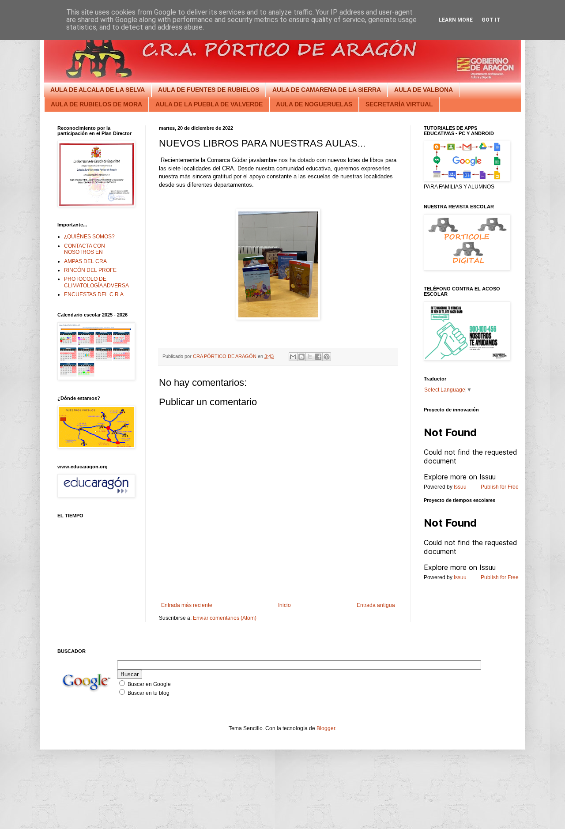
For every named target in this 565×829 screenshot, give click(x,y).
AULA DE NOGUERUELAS (314, 104)
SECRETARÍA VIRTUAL (399, 104)
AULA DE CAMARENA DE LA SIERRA (326, 89)
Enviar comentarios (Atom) (224, 618)
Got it (491, 20)
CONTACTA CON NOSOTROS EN (84, 249)
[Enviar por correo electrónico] (293, 356)
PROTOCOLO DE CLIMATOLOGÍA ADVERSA (96, 282)
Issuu (460, 487)
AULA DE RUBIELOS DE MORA (96, 104)
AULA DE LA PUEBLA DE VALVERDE (209, 104)
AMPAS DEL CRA (85, 261)
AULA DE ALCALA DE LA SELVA (97, 89)
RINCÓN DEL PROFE (90, 270)
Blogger (325, 728)
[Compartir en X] (309, 356)
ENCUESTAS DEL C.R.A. (94, 294)
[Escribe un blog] (301, 356)
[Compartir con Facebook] (318, 356)
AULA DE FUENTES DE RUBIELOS (208, 89)
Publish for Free (500, 487)
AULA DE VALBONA (423, 89)
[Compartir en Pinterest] (326, 356)
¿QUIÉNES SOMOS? (89, 237)
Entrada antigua (376, 605)
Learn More (456, 20)
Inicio (284, 605)
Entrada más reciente (186, 605)
